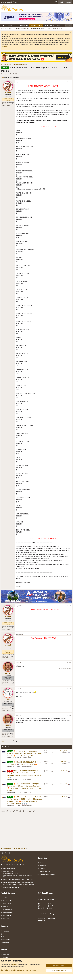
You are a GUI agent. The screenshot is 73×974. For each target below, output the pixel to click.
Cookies (5, 853)
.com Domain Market (7, 28)
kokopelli (5, 74)
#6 (70, 715)
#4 (70, 662)
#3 (70, 634)
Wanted (43, 28)
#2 (70, 606)
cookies (14, 964)
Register (4, 46)
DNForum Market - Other (53, 28)
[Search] (70, 25)
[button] (56, 2)
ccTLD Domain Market (33, 28)
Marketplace (37, 25)
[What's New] (66, 25)
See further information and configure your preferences (18, 970)
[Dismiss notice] (70, 33)
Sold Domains (49, 25)
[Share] (67, 82)
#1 (70, 82)
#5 (70, 689)
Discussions (24, 25)
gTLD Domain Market (20, 28)
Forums (9, 25)
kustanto (9, 757)
